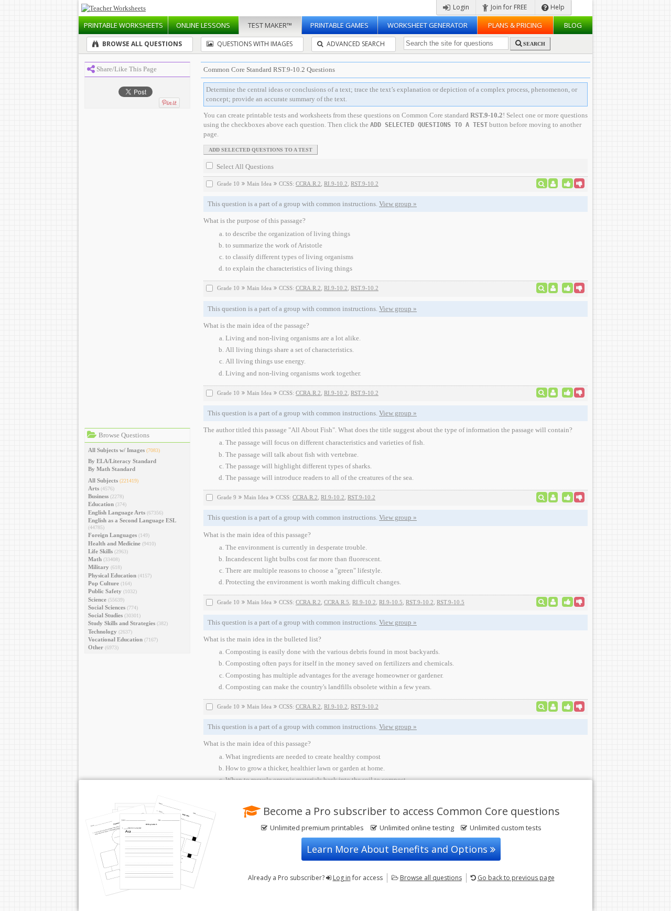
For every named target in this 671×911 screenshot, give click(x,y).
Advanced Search (355, 43)
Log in (342, 877)
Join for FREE (508, 7)
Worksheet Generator (427, 25)
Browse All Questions (141, 43)
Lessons (203, 25)
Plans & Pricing (515, 25)
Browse (431, 877)
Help (557, 7)
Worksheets (123, 25)
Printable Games (339, 25)
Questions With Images (254, 43)
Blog (573, 25)
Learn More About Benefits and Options (398, 849)
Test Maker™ (270, 25)
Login (460, 7)
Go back (516, 877)
